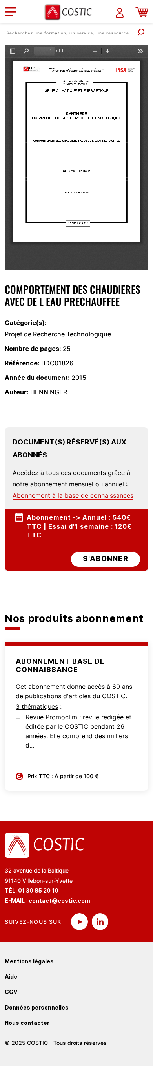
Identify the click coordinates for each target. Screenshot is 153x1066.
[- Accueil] (71, 11)
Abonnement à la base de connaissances (73, 495)
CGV (11, 991)
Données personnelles (37, 1007)
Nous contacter (27, 1022)
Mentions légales (29, 961)
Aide (11, 976)
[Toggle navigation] (10, 12)
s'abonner (105, 559)
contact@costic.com (59, 900)
